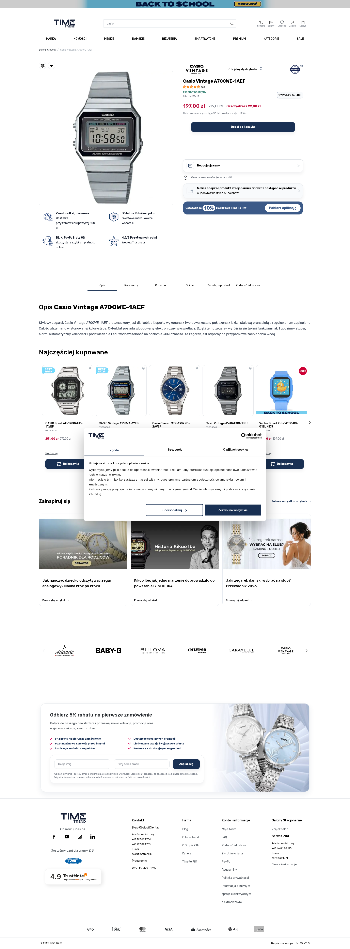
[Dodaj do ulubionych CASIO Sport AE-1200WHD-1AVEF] (90, 368)
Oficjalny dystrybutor (243, 69)
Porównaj (51, 453)
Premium (239, 39)
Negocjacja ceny (248, 165)
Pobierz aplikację (283, 208)
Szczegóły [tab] (175, 449)
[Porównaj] (42, 65)
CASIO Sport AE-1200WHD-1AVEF (64, 425)
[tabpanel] (175, 319)
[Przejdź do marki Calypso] (197, 650)
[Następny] (306, 651)
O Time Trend (190, 837)
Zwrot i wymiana (232, 853)
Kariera (186, 853)
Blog (185, 829)
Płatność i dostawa (234, 845)
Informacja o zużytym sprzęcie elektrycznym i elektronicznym (237, 894)
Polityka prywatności (235, 878)
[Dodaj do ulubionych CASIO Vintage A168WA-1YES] (143, 368)
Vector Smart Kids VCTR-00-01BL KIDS (278, 425)
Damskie (138, 39)
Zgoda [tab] (114, 450)
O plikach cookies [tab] (236, 449)
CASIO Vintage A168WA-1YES (119, 423)
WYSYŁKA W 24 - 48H (290, 95)
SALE (300, 39)
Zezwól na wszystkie (233, 510)
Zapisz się (186, 764)
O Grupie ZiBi (190, 845)
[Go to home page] (64, 23)
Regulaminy (229, 869)
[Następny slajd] (309, 423)
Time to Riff (189, 861)
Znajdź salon (280, 829)
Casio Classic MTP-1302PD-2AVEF (171, 425)
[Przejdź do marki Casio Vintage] (285, 650)
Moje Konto (229, 829)
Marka (51, 39)
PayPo (226, 861)
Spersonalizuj (172, 510)
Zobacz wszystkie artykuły (291, 501)
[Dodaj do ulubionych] (51, 65)
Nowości (80, 39)
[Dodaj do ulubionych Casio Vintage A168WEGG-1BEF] (250, 368)
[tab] (102, 286)
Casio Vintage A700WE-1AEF (76, 49)
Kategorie (271, 39)
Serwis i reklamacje (284, 864)
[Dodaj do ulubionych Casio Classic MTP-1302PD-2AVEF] (197, 368)
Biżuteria (169, 39)
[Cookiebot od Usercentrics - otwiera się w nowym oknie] (244, 436)
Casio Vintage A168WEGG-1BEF (227, 423)
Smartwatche (205, 39)
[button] (106, 137)
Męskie (109, 39)
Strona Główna (47, 49)
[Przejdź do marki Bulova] (153, 651)
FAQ (224, 837)
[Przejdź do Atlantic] (64, 650)
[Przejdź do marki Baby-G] (108, 650)
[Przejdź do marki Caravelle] (241, 651)
